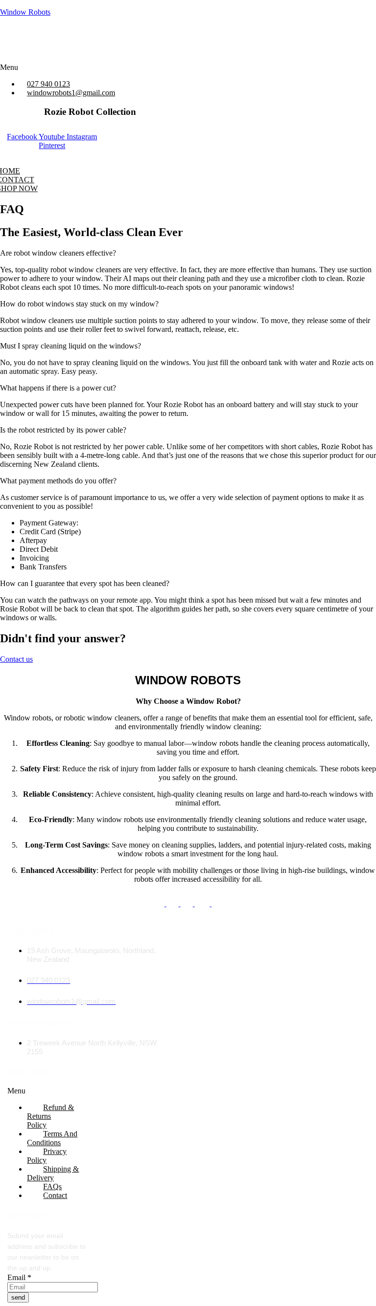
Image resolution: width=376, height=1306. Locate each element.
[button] (93, 67)
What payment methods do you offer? (58, 481)
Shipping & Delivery (53, 1173)
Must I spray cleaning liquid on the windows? (70, 346)
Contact (55, 1195)
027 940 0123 (48, 84)
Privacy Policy (47, 1155)
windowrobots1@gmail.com (71, 92)
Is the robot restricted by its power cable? (63, 430)
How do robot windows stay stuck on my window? (79, 304)
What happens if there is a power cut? (58, 388)
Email (19, 1277)
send (18, 1297)
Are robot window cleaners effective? (58, 253)
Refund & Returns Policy (50, 1116)
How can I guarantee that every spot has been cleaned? (84, 583)
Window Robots (25, 12)
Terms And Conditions (52, 1138)
